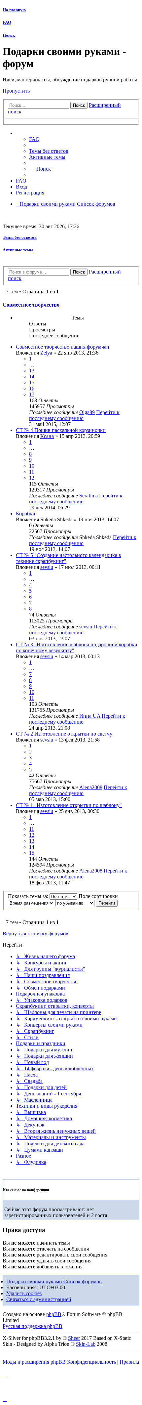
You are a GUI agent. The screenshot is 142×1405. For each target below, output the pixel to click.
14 (31, 376)
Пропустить (16, 91)
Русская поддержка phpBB (32, 1326)
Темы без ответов (20, 237)
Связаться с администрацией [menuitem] (38, 1299)
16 (31, 388)
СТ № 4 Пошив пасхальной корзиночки (61, 430)
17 (31, 394)
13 (31, 370)
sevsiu (46, 567)
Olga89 (87, 412)
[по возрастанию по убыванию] (74, 903)
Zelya (46, 353)
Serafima (88, 495)
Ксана (47, 436)
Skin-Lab (85, 1344)
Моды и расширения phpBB (34, 1362)
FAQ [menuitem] (34, 139)
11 (31, 472)
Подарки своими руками (34, 1281)
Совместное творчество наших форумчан (62, 347)
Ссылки (31, 133)
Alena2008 (90, 787)
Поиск (9, 35)
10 (31, 466)
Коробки (25, 513)
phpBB (53, 1314)
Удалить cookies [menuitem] (24, 1293)
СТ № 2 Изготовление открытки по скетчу (64, 734)
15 (31, 382)
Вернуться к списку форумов (35, 933)
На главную (14, 9)
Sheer (74, 1338)
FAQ (7, 22)
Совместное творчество (31, 305)
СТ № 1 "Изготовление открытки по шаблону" (69, 805)
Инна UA (89, 716)
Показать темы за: (29, 896)
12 (31, 478)
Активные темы (18, 249)
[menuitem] (48, 151)
